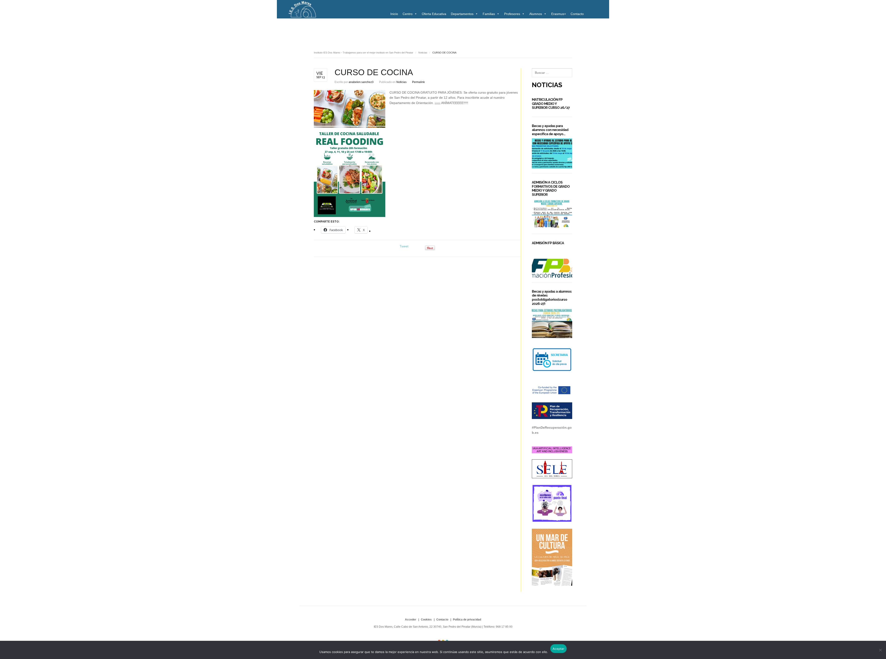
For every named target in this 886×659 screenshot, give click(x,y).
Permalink (418, 82)
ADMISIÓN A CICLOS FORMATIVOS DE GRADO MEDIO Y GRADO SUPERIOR (551, 188)
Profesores (512, 14)
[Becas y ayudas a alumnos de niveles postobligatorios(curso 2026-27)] (552, 323)
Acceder (410, 619)
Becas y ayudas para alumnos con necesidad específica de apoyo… (550, 130)
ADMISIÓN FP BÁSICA (548, 243)
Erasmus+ (558, 14)
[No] (880, 650)
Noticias (321, 31)
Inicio (394, 14)
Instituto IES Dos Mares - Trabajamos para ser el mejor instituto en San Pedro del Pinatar (363, 52)
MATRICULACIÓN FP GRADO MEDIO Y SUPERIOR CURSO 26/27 (551, 104)
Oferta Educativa (434, 14)
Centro (408, 14)
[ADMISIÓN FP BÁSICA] (552, 262)
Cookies (426, 619)
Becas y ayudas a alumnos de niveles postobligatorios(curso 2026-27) (552, 297)
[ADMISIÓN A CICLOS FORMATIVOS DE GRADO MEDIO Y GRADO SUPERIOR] (552, 214)
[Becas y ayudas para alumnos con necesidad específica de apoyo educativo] (552, 153)
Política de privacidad (467, 619)
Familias (489, 14)
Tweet (404, 246)
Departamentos (462, 14)
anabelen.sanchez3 (361, 82)
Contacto (577, 14)
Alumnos (535, 14)
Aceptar (558, 648)
